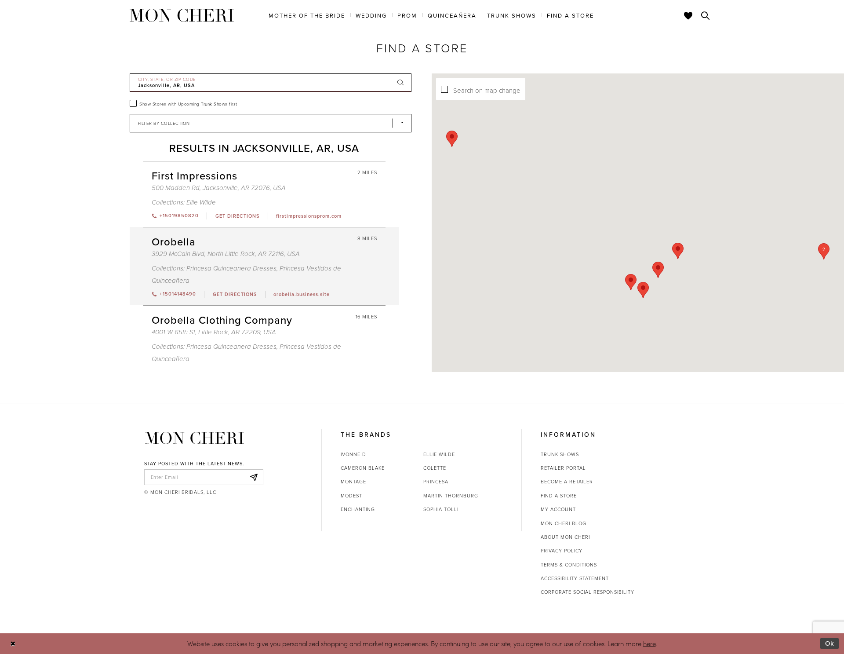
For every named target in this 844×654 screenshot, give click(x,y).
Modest (351, 495)
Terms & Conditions (569, 564)
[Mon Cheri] (194, 438)
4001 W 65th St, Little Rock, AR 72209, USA (214, 332)
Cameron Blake (363, 467)
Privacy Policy (561, 550)
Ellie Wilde (201, 202)
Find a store (559, 495)
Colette (434, 467)
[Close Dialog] (13, 643)
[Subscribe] (254, 477)
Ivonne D (353, 454)
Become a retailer (567, 481)
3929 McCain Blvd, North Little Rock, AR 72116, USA (226, 254)
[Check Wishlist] (688, 15)
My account (558, 509)
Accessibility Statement (575, 578)
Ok (829, 643)
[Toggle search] (705, 15)
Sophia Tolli (440, 509)
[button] (823, 251)
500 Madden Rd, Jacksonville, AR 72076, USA (219, 188)
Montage (353, 481)
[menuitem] (306, 15)
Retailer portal (563, 467)
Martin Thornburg (450, 495)
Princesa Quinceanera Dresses (231, 268)
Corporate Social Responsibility (587, 591)
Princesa (435, 481)
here (649, 643)
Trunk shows (560, 454)
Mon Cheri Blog (563, 523)
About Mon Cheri (565, 536)
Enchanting (358, 509)
